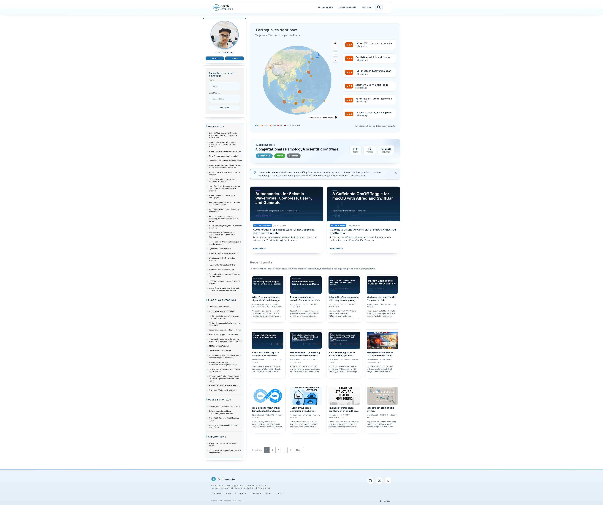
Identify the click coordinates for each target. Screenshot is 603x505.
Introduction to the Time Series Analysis (222, 259)
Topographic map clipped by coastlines (225, 330)
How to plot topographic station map (224, 334)
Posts (228, 493)
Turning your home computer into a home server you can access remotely (302, 412)
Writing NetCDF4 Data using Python (223, 253)
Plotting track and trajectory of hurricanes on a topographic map (222, 363)
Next (299, 450)
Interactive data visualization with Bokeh (223, 444)
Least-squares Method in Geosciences (225, 160)
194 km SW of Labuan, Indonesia (373, 43)
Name (211, 80)
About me (367, 7)
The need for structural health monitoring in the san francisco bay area (344, 411)
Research (293, 155)
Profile (280, 155)
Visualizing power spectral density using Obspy (223, 426)
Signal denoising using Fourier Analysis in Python (225, 226)
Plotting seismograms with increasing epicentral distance (225, 317)
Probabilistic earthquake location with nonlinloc (265, 354)
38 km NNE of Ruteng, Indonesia (374, 98)
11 (291, 450)
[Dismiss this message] (396, 172)
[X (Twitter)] (379, 480)
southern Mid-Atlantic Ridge (371, 84)
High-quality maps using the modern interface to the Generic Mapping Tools (225, 340)
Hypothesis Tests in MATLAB (220, 248)
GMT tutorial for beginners (220, 350)
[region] (297, 80)
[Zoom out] (335, 48)
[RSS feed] (388, 480)
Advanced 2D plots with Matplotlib (223, 390)
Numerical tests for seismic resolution (225, 151)
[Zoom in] (335, 43)
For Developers (325, 7)
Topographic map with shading (221, 311)
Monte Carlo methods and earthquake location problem (225, 242)
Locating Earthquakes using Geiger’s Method (224, 282)
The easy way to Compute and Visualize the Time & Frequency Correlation (222, 234)
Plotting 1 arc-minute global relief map (224, 385)
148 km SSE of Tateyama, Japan (373, 70)
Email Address (214, 93)
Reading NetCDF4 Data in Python (222, 265)
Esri (319, 117)
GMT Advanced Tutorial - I (220, 346)
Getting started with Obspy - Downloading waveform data (221, 412)
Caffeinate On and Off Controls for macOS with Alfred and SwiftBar (363, 231)
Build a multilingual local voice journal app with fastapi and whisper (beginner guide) (342, 357)
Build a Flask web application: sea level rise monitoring (225, 451)
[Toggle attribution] (336, 117)
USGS (368, 125)
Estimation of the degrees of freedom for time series (224, 275)
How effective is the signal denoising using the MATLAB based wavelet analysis (224, 188)
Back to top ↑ (386, 501)
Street (335, 54)
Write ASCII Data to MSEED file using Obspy (224, 419)
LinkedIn (235, 58)
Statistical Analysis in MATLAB (221, 269)
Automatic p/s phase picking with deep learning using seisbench (344, 300)
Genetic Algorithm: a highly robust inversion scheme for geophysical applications (223, 135)
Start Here (216, 493)
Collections (240, 493)
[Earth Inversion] (226, 7)
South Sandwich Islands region (373, 57)
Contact (280, 493)
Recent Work (264, 155)
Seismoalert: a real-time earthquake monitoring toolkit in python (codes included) (380, 357)
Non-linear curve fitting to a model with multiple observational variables (225, 166)
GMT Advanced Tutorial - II (220, 306)
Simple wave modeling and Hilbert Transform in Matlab (223, 180)
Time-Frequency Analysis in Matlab (223, 156)
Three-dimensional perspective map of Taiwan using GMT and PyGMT (225, 356)
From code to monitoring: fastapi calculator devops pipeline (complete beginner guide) (267, 412)
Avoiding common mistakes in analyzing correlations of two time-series (223, 218)
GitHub (215, 58)
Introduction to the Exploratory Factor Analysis (224, 173)
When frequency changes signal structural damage (266, 298)
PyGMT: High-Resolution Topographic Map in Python (224, 370)
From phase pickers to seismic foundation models (305, 298)
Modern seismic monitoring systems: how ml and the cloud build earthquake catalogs (305, 357)
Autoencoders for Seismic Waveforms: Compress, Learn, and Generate (284, 231)
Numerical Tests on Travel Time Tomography (222, 196)
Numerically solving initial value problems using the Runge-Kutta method (222, 144)
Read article (259, 248)
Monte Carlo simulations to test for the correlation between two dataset (225, 289)
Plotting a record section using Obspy (224, 406)
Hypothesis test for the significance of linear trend (225, 210)
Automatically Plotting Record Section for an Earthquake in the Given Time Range (225, 378)
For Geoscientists (347, 7)
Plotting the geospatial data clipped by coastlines (225, 324)
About (268, 493)
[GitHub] (370, 480)
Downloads (256, 493)
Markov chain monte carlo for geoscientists (381, 298)
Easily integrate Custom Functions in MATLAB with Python (224, 203)
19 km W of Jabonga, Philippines (373, 112)
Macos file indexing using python (380, 409)
